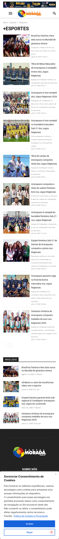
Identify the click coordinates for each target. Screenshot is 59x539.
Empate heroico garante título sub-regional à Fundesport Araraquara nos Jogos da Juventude (38, 400)
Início (5, 22)
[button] (5, 13)
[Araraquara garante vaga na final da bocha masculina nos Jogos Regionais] (16, 286)
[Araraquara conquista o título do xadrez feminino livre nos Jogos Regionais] (16, 194)
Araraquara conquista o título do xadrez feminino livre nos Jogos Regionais (43, 188)
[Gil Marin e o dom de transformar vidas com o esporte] (11, 386)
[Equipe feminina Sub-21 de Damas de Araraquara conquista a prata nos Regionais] (16, 250)
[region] (29, 505)
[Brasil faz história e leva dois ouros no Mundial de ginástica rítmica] (16, 46)
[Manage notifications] (51, 532)
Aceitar (29, 523)
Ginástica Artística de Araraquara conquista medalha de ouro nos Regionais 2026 (38, 416)
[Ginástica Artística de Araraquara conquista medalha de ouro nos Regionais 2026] (16, 321)
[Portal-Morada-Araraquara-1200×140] (29, 5)
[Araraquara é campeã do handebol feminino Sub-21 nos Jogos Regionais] (16, 222)
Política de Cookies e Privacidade (31, 516)
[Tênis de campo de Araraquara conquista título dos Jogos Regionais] (16, 166)
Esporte (13, 22)
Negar (29, 532)
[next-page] (10, 345)
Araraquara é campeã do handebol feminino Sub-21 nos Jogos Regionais (44, 216)
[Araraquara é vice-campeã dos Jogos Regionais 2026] (16, 103)
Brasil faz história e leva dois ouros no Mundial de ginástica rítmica (43, 39)
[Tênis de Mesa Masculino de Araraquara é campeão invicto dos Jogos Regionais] (16, 74)
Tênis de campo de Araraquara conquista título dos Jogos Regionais (44, 160)
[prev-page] (5, 345)
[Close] (56, 474)
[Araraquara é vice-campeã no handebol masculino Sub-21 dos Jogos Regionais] (16, 130)
